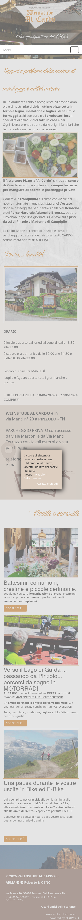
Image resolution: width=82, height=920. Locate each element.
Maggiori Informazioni (35, 476)
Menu (7, 49)
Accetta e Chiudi (47, 483)
